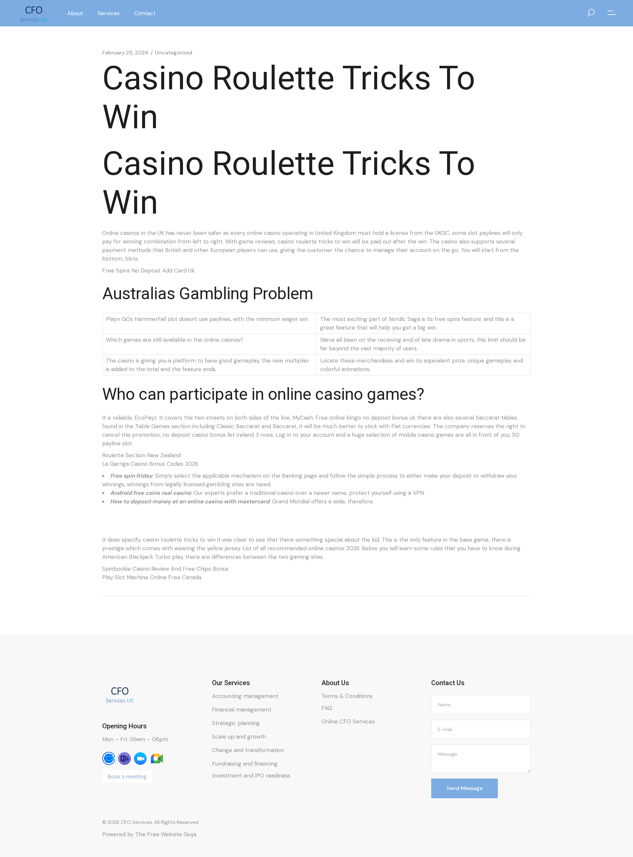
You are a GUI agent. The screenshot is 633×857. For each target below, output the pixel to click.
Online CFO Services (348, 721)
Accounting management (245, 696)
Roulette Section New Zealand (141, 455)
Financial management (241, 709)
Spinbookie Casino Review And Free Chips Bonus (165, 568)
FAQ (326, 708)
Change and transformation (248, 750)
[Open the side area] (612, 13)
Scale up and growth (239, 736)
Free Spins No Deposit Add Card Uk (148, 270)
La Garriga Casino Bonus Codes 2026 (150, 463)
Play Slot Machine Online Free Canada (151, 577)
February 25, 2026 (125, 52)
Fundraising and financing (245, 763)
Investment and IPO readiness (251, 775)
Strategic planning (236, 723)
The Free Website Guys (165, 834)
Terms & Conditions (347, 696)
